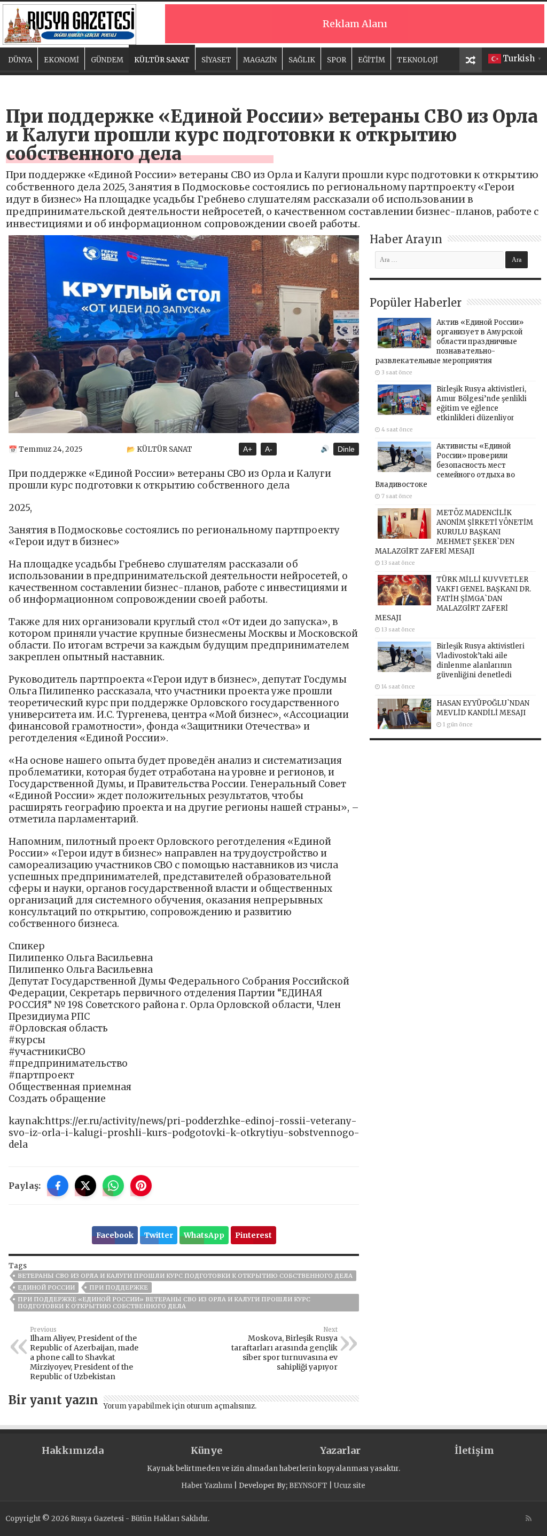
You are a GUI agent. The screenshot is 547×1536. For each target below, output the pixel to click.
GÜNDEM (107, 60)
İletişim (474, 1450)
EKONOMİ (61, 60)
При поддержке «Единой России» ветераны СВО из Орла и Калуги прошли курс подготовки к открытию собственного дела (164, 1302)
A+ (247, 449)
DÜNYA (20, 60)
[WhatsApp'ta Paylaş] (113, 1185)
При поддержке (118, 1287)
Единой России (46, 1287)
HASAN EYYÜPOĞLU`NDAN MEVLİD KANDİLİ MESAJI (482, 708)
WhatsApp (204, 1235)
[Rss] (529, 1518)
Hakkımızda (73, 1450)
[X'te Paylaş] (85, 1185)
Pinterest (253, 1235)
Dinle (346, 449)
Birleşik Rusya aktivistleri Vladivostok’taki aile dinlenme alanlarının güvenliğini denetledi (480, 660)
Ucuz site (349, 1485)
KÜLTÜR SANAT (162, 60)
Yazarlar (340, 1450)
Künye (206, 1450)
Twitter (158, 1235)
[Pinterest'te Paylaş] (141, 1185)
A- (268, 449)
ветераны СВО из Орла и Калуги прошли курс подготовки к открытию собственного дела (185, 1275)
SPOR (336, 60)
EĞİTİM (371, 60)
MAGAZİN (260, 60)
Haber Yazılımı (206, 1485)
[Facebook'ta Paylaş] (57, 1185)
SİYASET (216, 60)
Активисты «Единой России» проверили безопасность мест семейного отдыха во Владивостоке (445, 465)
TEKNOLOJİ (417, 60)
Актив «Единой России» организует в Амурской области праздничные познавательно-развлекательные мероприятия (449, 341)
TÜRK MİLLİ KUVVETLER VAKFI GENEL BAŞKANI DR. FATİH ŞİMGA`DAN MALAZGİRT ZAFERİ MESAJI (453, 598)
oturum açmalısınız (220, 1406)
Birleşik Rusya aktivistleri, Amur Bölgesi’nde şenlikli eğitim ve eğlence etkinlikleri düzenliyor (481, 403)
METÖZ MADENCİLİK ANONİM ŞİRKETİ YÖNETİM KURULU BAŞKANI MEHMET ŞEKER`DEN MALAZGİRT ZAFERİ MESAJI (454, 532)
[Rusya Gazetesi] (69, 23)
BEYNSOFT (308, 1485)
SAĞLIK (301, 60)
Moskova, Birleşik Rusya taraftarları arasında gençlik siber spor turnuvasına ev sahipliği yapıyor (284, 1349)
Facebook (115, 1235)
